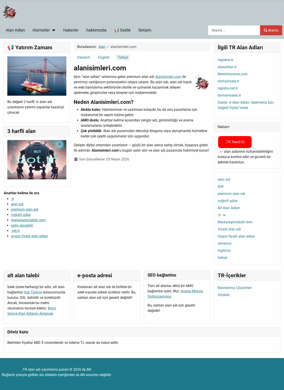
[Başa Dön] (276, 381)
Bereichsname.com (233, 74)
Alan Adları (15, 30)
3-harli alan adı (229, 229)
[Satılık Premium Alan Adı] (36, 76)
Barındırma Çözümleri (235, 288)
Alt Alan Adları (229, 208)
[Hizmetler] (52, 30)
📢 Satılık (122, 30)
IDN (220, 186)
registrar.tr (225, 60)
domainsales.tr (229, 95)
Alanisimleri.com (168, 77)
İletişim (144, 30)
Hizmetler (41, 30)
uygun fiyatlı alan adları (29, 236)
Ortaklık (224, 295)
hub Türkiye (33, 292)
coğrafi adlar (21, 215)
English (104, 57)
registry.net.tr (228, 88)
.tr (12, 199)
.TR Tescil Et (235, 142)
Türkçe (123, 57)
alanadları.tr (227, 67)
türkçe (222, 257)
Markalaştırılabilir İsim (235, 222)
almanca (224, 243)
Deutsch (83, 57)
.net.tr (15, 231)
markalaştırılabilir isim (28, 220)
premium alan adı (24, 209)
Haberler (71, 30)
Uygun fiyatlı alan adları (236, 236)
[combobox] (234, 30)
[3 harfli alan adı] (36, 159)
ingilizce (224, 250)
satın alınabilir (22, 225)
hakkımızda (96, 30)
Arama (273, 30)
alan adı (17, 204)
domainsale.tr (228, 81)
